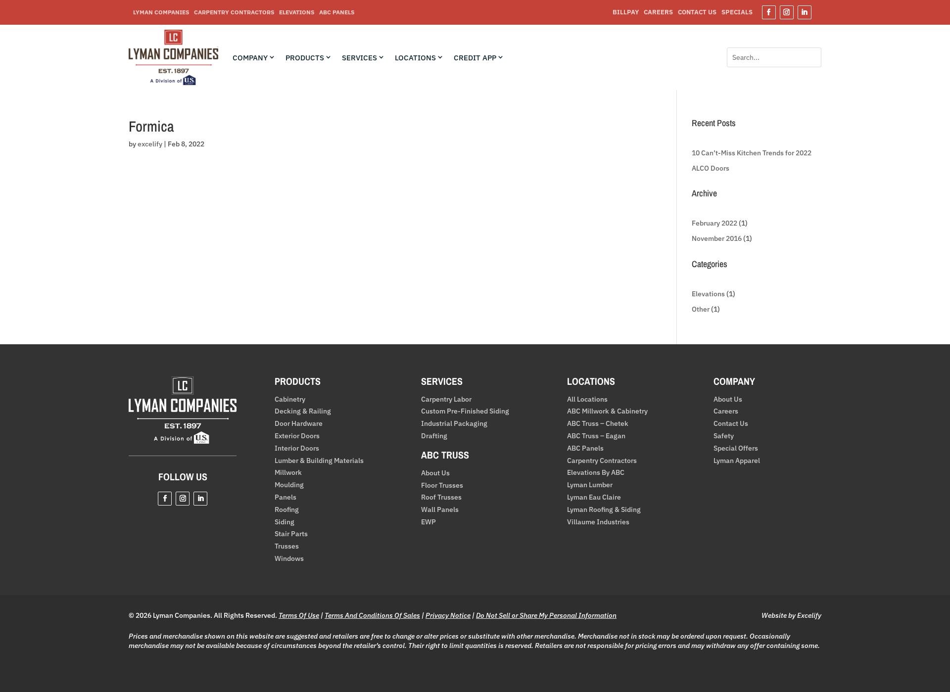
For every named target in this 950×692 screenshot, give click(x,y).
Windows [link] (289, 558)
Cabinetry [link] (290, 399)
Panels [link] (285, 497)
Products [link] (304, 57)
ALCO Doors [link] (710, 168)
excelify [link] (150, 143)
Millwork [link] (288, 472)
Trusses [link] (287, 546)
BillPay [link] (626, 12)
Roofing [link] (287, 510)
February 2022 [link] (714, 223)
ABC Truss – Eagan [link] (596, 436)
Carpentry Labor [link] (446, 399)
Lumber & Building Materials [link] (319, 461)
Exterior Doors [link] (297, 436)
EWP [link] (428, 522)
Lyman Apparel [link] (736, 461)
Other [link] (701, 309)
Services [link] (359, 57)
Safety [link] (723, 436)
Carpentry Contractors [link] (234, 12)
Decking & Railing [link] (303, 411)
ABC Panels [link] (336, 12)
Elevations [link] (296, 12)
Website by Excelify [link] (791, 615)
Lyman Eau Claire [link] (594, 497)
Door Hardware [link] (299, 423)
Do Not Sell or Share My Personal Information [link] (546, 615)
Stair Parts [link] (291, 534)
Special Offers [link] (735, 448)
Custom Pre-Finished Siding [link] (465, 411)
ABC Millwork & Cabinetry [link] (607, 411)
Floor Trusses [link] (442, 485)
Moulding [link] (289, 485)
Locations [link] (415, 57)
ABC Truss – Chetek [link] (597, 423)
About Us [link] (435, 473)
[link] (173, 82)
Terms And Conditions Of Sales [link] (372, 615)
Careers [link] (658, 12)
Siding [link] (284, 522)
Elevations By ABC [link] (595, 472)
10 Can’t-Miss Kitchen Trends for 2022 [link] (751, 152)
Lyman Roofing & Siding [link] (604, 510)
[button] (769, 12)
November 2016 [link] (717, 238)
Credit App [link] (475, 57)
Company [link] (250, 57)
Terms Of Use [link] (299, 615)
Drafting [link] (434, 436)
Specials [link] (737, 12)
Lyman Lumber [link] (590, 485)
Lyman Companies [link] (161, 12)
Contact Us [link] (697, 12)
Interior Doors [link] (297, 448)
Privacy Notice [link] (448, 615)
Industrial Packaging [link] (454, 423)
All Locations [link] (587, 399)
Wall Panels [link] (440, 510)
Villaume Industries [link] (598, 522)
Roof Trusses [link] (441, 497)
